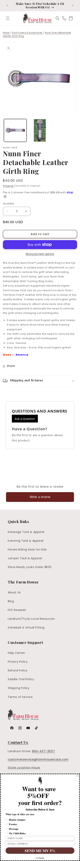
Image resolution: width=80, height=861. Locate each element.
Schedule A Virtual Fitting (26, 627)
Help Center (16, 653)
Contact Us (18, 742)
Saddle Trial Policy (21, 679)
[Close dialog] (78, 776)
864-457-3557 (43, 751)
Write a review (40, 497)
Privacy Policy (18, 662)
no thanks (40, 858)
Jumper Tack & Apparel (25, 558)
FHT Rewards (17, 610)
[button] (7, 18)
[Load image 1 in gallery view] (15, 130)
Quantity (8, 203)
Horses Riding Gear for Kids (27, 549)
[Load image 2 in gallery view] (40, 130)
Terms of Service (20, 697)
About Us (14, 592)
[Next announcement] (73, 5)
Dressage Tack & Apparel (26, 532)
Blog (11, 601)
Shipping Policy (19, 688)
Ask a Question (25, 419)
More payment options (40, 254)
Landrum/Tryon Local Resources (31, 619)
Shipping (8, 185)
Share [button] (11, 366)
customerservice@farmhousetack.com (38, 759)
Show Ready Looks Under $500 (29, 567)
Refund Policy (18, 670)
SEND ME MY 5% (40, 850)
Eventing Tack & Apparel (25, 541)
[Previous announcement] (7, 5)
